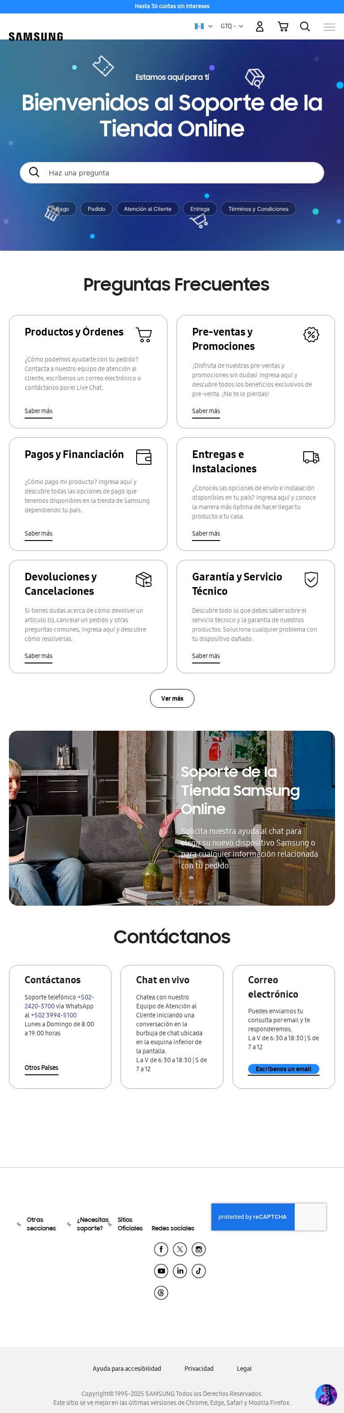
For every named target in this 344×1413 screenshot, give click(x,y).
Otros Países (41, 1068)
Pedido (96, 208)
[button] (210, 26)
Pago (62, 208)
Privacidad (199, 1370)
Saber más (38, 412)
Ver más (172, 699)
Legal (244, 1370)
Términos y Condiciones (258, 208)
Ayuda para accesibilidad (127, 1370)
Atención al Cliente (148, 208)
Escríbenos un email (283, 1069)
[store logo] (36, 22)
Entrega (200, 208)
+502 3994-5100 (54, 1016)
